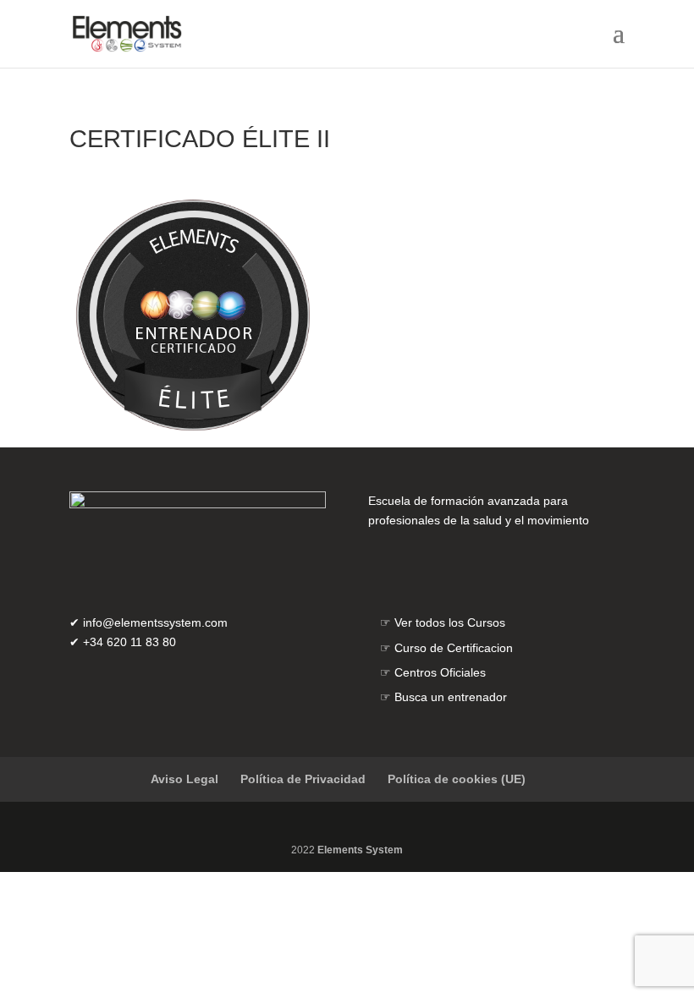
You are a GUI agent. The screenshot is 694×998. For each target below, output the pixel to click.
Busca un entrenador (450, 697)
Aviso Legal (184, 779)
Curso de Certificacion (453, 648)
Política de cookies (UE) (457, 779)
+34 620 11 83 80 (129, 642)
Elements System (360, 850)
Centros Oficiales (440, 672)
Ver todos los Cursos (449, 622)
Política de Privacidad (303, 779)
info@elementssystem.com (155, 622)
